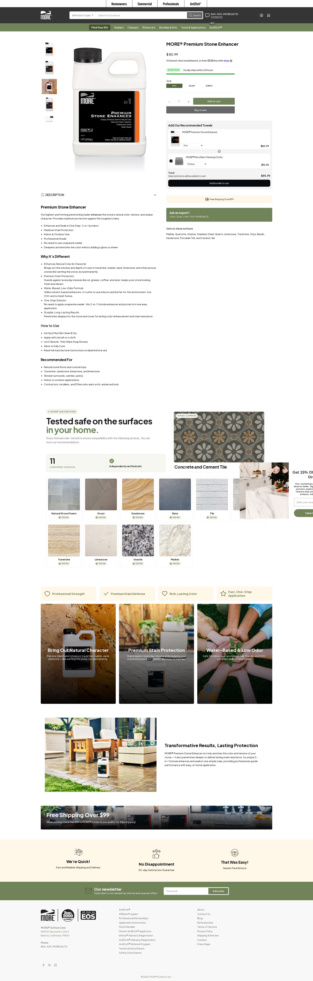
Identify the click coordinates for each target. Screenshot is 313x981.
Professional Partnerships (133, 918)
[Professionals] (170, 4)
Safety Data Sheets (130, 952)
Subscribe (218, 890)
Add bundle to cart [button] (219, 183)
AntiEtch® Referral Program (134, 944)
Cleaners (133, 27)
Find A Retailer (127, 926)
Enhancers (148, 27)
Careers (202, 939)
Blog (200, 918)
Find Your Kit (99, 27)
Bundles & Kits (168, 27)
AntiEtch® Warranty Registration (137, 939)
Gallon (209, 85)
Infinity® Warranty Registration (136, 935)
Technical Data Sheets (131, 948)
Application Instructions (132, 922)
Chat (172, 216)
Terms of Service (207, 926)
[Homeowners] (119, 4)
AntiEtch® (215, 26)
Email (180, 216)
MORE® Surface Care (160, 976)
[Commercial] (144, 4)
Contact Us (216, 16)
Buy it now (200, 109)
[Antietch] (195, 4)
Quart (192, 85)
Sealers (119, 27)
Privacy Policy (205, 931)
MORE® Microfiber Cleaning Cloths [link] (204, 157)
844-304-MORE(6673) (197, 216)
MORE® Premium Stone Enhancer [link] (199, 132)
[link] (175, 139)
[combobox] (149, 15)
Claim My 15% (288, 515)
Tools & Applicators (193, 27)
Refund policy (205, 922)
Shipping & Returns (208, 935)
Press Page (203, 944)
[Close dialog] (308, 464)
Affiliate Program (128, 913)
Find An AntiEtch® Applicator (135, 931)
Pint (174, 85)
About (200, 909)
